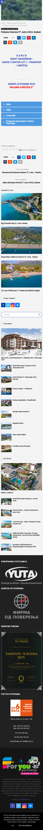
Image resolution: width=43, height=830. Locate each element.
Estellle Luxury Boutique (21, 446)
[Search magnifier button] (39, 314)
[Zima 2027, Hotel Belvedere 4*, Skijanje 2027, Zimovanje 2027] (21, 341)
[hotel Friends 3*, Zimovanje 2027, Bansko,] (6, 379)
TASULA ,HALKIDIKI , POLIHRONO (24, 400)
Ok (13, 826)
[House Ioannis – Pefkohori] (6, 391)
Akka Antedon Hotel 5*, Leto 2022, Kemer (21, 182)
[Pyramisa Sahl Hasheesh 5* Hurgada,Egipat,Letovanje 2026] (6, 547)
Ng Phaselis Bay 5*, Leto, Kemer (14, 223)
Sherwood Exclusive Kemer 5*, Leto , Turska (21, 172)
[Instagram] (24, 805)
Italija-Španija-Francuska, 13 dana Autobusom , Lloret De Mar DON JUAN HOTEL (26, 535)
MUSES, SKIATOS (7, 493)
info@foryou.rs (28, 741)
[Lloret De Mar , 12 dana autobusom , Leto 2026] (6, 512)
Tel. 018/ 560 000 (21, 733)
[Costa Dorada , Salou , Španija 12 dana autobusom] (6, 524)
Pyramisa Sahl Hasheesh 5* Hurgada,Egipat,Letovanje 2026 (24, 546)
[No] (40, 821)
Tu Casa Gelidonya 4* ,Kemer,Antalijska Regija (20, 290)
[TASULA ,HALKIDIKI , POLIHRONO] (6, 402)
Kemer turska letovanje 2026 (9, 29)
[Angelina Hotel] (6, 425)
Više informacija (24, 826)
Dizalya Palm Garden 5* (21, 412)
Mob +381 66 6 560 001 (21, 728)
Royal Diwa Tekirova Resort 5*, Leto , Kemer (19, 257)
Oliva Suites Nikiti (19, 435)
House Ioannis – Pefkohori (22, 389)
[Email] (30, 805)
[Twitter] (18, 805)
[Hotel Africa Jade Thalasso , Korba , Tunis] (6, 501)
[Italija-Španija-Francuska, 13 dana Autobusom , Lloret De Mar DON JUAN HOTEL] (6, 535)
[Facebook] (12, 805)
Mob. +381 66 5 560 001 (21, 726)
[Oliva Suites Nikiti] (6, 437)
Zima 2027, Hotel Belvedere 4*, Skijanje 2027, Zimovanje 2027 (21, 359)
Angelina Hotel (18, 423)
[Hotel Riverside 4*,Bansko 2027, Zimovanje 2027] (6, 368)
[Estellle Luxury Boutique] (6, 448)
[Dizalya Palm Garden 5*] (6, 414)
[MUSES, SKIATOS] (21, 476)
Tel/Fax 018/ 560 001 (21, 737)
